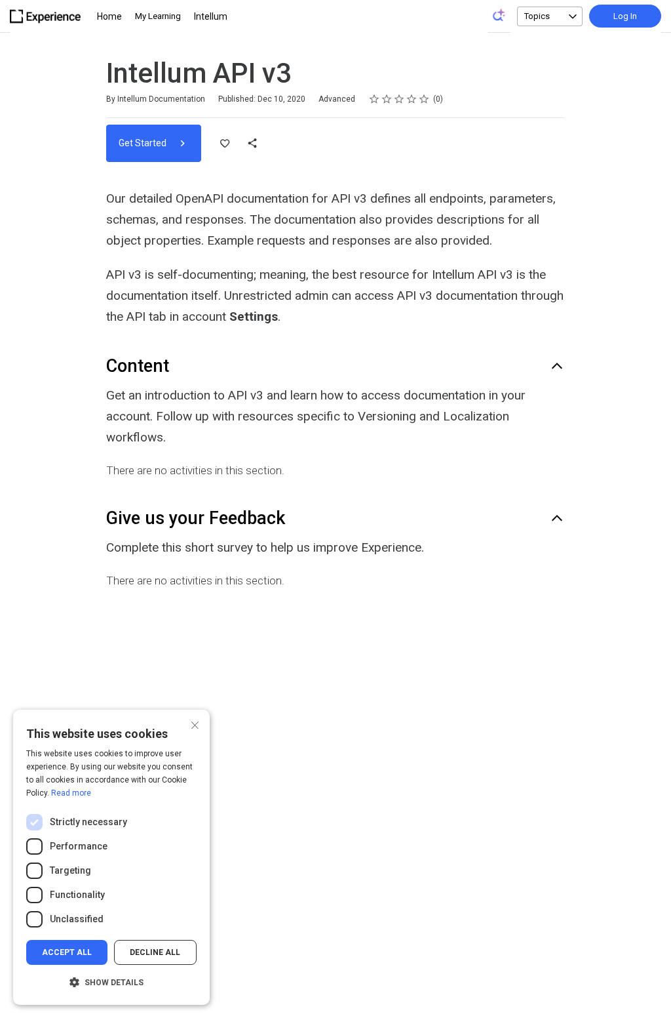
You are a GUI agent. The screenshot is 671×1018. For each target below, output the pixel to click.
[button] (111, 982)
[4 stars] (412, 99)
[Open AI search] (499, 15)
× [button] (195, 724)
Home (109, 16)
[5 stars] (424, 99)
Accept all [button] (67, 952)
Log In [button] (625, 16)
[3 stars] (399, 99)
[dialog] (111, 857)
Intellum (210, 16)
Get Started (143, 143)
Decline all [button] (155, 952)
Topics (537, 16)
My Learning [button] (158, 16)
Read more (71, 793)
